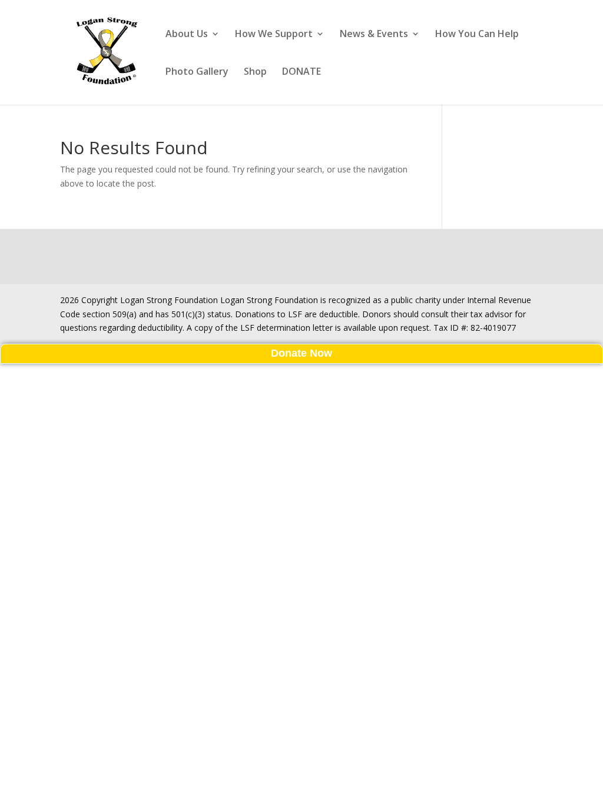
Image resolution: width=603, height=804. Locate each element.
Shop (255, 72)
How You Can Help (477, 34)
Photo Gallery (196, 72)
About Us (186, 34)
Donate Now (301, 353)
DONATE (301, 72)
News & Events (374, 34)
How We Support (274, 34)
